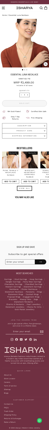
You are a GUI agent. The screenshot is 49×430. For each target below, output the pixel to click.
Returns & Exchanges (12, 418)
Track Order (9, 411)
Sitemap (7, 389)
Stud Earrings (21, 279)
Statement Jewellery (15, 307)
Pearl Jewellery (33, 304)
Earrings (8, 279)
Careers (7, 382)
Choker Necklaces (29, 289)
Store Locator (9, 378)
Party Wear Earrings (32, 282)
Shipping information (24, 136)
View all (24, 188)
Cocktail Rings (32, 294)
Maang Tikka (25, 299)
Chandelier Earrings (13, 284)
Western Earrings (13, 287)
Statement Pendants (23, 302)
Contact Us (8, 404)
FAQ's (6, 408)
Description (24, 126)
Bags (36, 299)
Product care (24, 131)
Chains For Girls (34, 307)
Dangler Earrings (13, 282)
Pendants (30, 292)
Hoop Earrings (36, 279)
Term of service (10, 386)
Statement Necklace (14, 292)
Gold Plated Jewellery (24, 309)
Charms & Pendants (15, 304)
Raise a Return (10, 422)
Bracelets (13, 299)
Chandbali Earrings (33, 284)
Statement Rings (15, 294)
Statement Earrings (32, 287)
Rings (39, 292)
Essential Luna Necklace (19, 15)
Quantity (24, 90)
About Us (8, 375)
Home (4, 15)
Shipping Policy (10, 415)
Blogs (6, 393)
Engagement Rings (31, 297)
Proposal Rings (13, 297)
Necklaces (13, 289)
